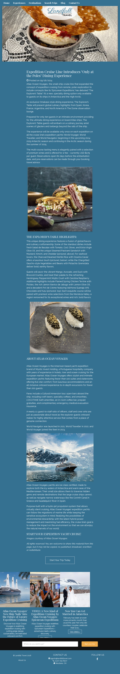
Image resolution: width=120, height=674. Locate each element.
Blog (63, 3)
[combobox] (50, 644)
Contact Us (74, 3)
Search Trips (51, 3)
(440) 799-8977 (61, 661)
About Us (22, 660)
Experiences (19, 3)
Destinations (35, 3)
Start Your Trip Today (60, 560)
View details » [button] (45, 638)
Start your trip (90, 644)
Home (7, 3)
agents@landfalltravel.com (61, 658)
